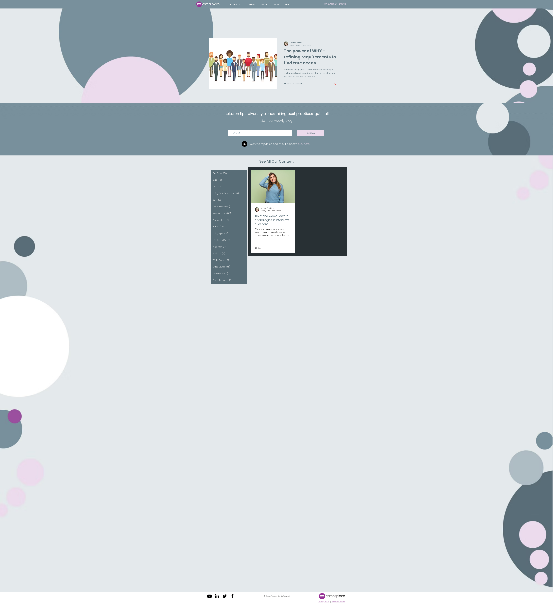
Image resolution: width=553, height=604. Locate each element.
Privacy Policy (323, 602)
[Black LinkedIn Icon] (217, 596)
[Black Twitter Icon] (225, 596)
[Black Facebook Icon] (232, 596)
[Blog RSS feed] (244, 144)
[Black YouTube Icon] (209, 596)
